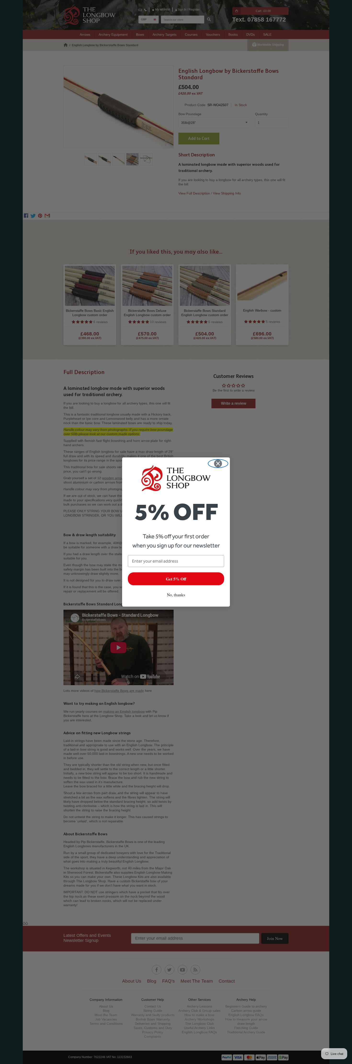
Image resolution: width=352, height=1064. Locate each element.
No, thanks (176, 594)
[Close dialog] (218, 463)
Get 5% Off (176, 579)
